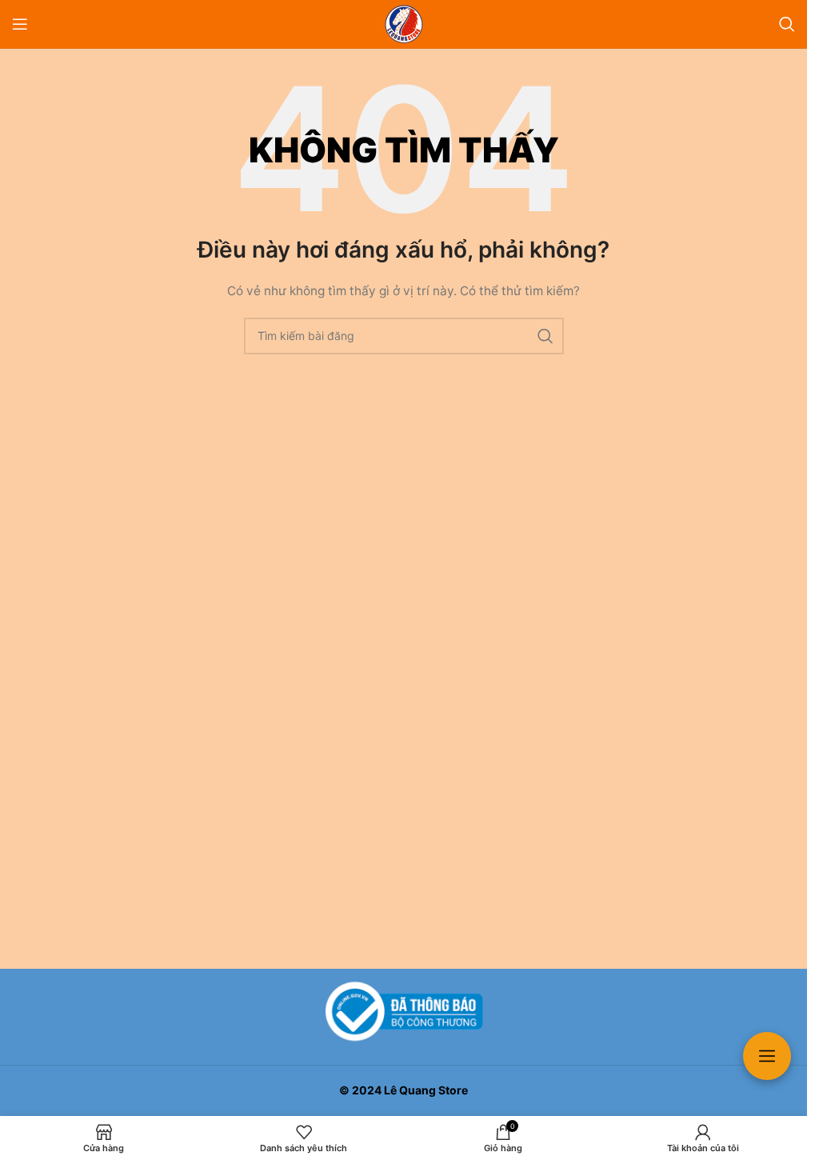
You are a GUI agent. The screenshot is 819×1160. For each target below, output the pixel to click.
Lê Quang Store (426, 1090)
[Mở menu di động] (20, 24)
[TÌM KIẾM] (545, 336)
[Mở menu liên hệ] (767, 1056)
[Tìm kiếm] (787, 24)
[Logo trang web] (404, 23)
